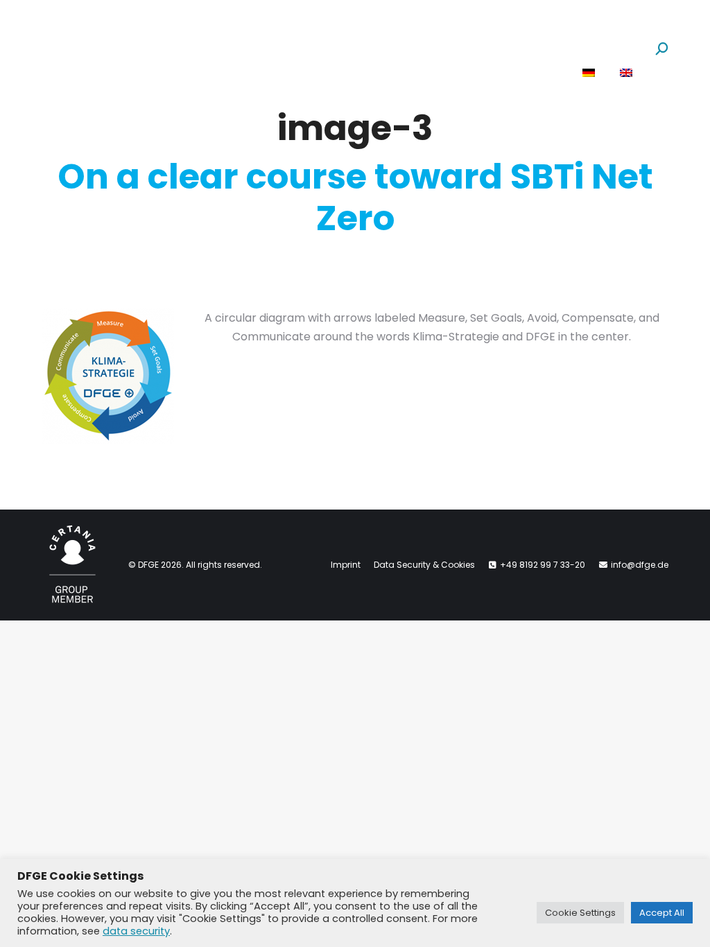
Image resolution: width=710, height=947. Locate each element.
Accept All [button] (661, 912)
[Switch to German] (589, 73)
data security (136, 931)
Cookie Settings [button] (580, 912)
